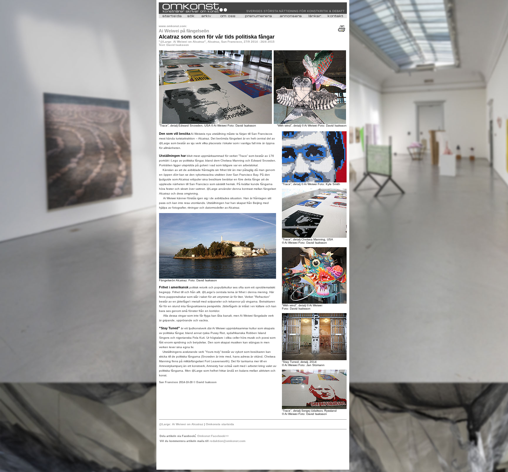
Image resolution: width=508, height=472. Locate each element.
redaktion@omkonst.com (227, 441)
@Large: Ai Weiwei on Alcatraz (181, 424)
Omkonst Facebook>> (213, 436)
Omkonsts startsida (219, 424)
